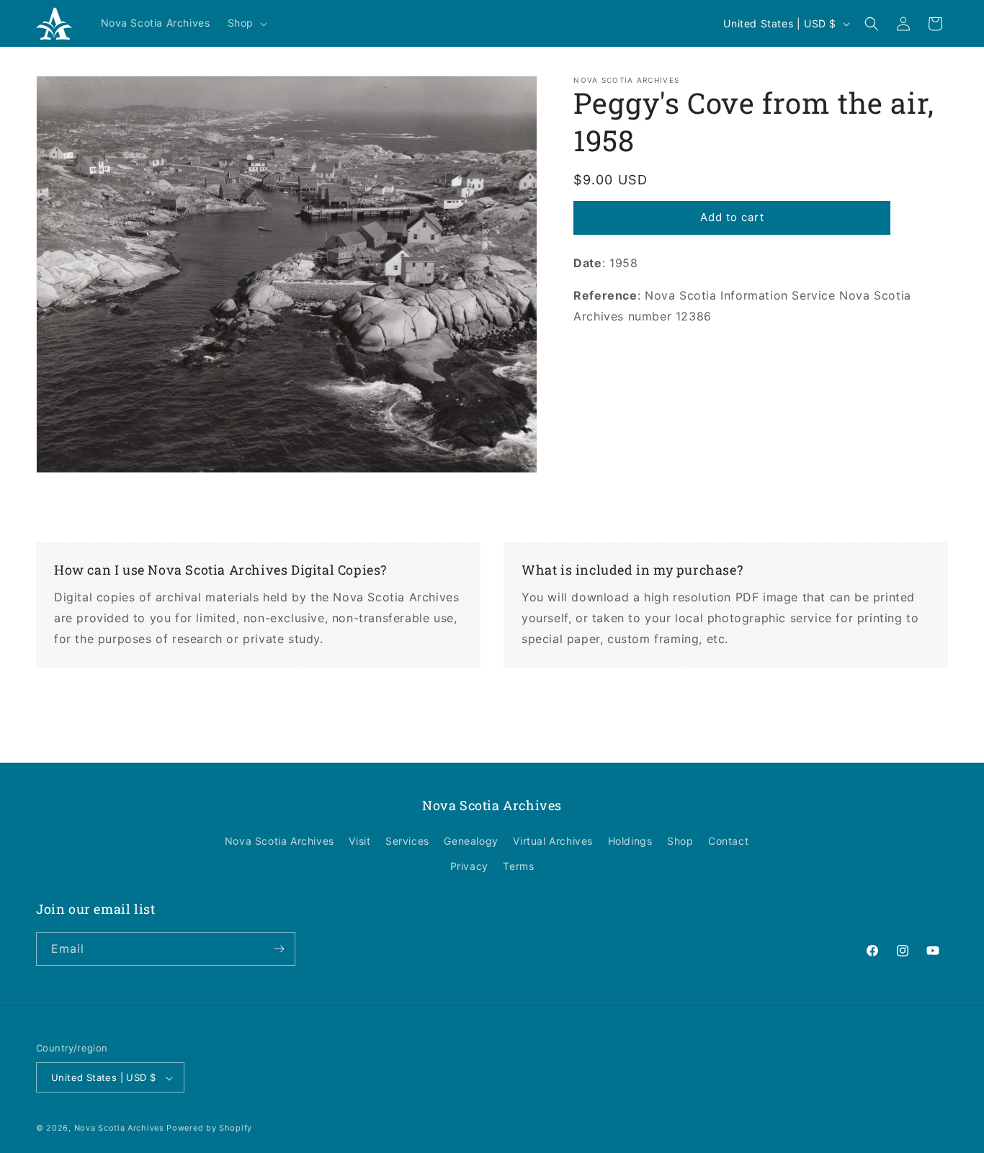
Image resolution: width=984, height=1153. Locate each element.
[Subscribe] (279, 949)
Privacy (469, 867)
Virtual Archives (553, 841)
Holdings (630, 841)
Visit (359, 841)
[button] (246, 23)
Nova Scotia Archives (279, 841)
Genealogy (471, 841)
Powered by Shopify (209, 1128)
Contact (728, 841)
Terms (518, 867)
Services (407, 841)
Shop (680, 841)
